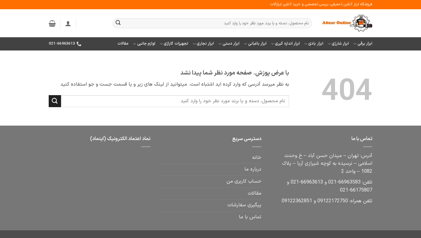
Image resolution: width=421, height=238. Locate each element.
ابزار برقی (365, 43)
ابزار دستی (231, 43)
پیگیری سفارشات (244, 205)
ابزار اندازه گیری (287, 43)
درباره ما (252, 169)
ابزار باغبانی (257, 43)
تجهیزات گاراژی (176, 43)
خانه (256, 157)
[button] (68, 23)
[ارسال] (118, 23)
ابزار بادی (315, 43)
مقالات (123, 43)
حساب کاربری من (244, 181)
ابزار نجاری (205, 43)
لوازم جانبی (146, 43)
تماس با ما (250, 217)
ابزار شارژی (340, 43)
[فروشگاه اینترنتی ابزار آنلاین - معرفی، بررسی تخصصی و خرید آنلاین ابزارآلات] (346, 23)
